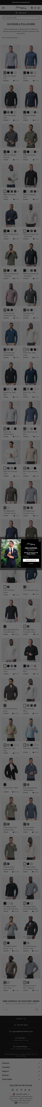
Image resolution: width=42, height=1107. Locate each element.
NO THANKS (31, 563)
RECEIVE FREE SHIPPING (31, 560)
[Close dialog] (40, 541)
